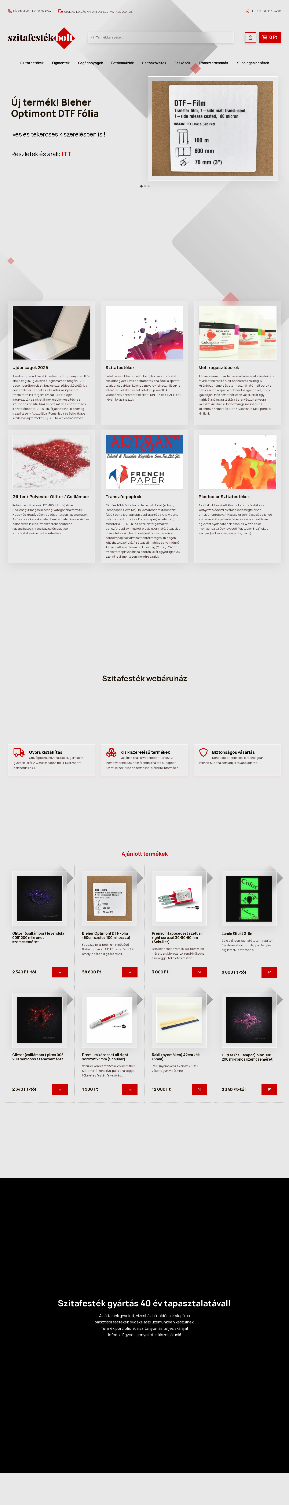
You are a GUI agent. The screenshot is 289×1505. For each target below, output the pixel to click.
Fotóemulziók (122, 63)
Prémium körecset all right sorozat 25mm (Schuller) (105, 1056)
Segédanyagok (90, 63)
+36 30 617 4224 (41, 11)
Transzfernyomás (213, 63)
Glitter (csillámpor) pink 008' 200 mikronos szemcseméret (247, 1057)
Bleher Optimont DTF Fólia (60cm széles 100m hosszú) (106, 935)
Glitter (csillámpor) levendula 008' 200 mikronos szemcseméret (38, 937)
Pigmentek (61, 63)
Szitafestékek (32, 63)
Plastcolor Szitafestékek (224, 496)
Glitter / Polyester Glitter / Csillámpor (50, 496)
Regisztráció (272, 11)
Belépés (255, 11)
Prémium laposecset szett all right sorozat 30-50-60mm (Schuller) (177, 937)
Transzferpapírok (123, 496)
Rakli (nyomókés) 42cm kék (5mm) (176, 1056)
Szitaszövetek (154, 63)
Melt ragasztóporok (219, 367)
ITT (67, 154)
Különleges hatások (253, 63)
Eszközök (182, 63)
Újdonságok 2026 (30, 367)
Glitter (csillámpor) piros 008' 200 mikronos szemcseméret (38, 1056)
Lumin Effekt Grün (237, 933)
